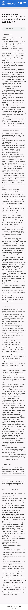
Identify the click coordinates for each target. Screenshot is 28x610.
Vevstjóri (14, 608)
